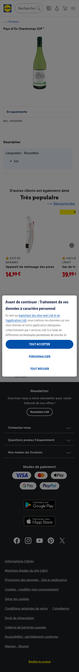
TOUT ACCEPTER (39, 344)
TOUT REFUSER (39, 369)
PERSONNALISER (39, 357)
